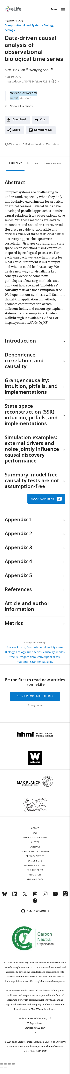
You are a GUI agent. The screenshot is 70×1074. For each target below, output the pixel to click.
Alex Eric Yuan (15, 70)
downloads (32, 144)
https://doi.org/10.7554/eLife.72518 (28, 82)
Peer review (52, 163)
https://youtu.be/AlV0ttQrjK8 (26, 322)
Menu (55, 9)
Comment (43, 131)
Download (19, 119)
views (12, 144)
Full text (15, 163)
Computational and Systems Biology (29, 25)
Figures (32, 163)
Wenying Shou (40, 70)
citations (53, 144)
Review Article (14, 21)
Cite (42, 119)
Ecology (10, 30)
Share (16, 130)
